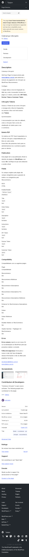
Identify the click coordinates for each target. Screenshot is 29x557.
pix (26, 431)
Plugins (17, 494)
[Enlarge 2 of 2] (25, 374)
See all (25, 451)
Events (17, 505)
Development (7, 57)
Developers (5, 508)
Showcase (18, 488)
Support (5, 62)
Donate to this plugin (8, 478)
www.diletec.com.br (8, 77)
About (3, 488)
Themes (17, 491)
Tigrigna (7, 532)
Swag (17, 511)
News (3, 491)
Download (5, 43)
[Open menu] (26, 2)
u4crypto (7, 400)
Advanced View (6, 439)
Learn (3, 502)
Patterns (17, 497)
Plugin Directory (6, 7)
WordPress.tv (6, 511)
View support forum (7, 464)
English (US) (24, 427)
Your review (5, 451)
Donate (18, 508)
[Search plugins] (18, 13)
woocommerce (23, 434)
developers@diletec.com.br (10, 362)
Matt (4, 519)
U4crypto (16, 434)
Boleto (14, 431)
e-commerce (21, 431)
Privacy (4, 497)
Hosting (4, 494)
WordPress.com (7, 516)
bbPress (5, 522)
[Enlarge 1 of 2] (11, 374)
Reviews (5, 53)
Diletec (6, 38)
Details (5, 49)
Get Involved (19, 502)
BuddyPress (6, 525)
